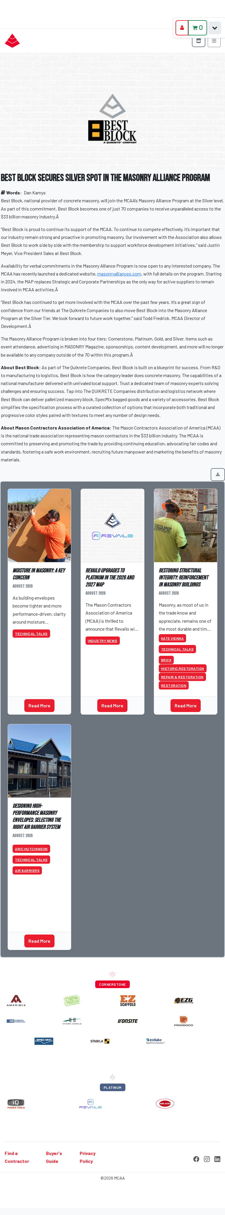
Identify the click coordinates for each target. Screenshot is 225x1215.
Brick (166, 660)
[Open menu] (214, 40)
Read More (39, 705)
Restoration (174, 685)
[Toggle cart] (214, 27)
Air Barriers (27, 870)
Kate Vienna (172, 638)
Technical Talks (31, 634)
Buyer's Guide (54, 1157)
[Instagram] (207, 1158)
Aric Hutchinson (31, 849)
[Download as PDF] (218, 474)
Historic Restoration (182, 668)
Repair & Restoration (182, 677)
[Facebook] (196, 1158)
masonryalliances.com (119, 273)
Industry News (102, 641)
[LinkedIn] (217, 1158)
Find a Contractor (17, 1157)
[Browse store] (198, 40)
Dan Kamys (35, 192)
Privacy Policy (88, 1157)
